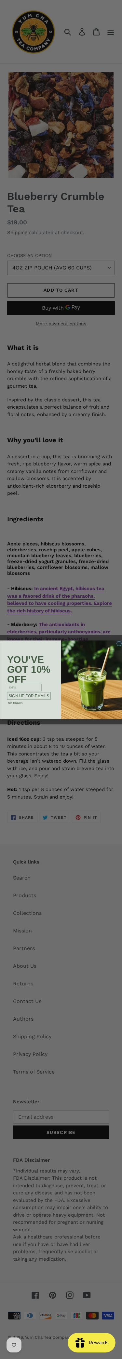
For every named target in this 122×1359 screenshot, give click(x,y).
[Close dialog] (119, 643)
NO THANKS (15, 703)
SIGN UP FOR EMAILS (28, 696)
